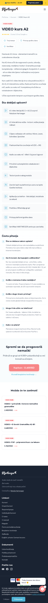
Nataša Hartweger (17, 491)
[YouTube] (3, 569)
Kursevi (13, 17)
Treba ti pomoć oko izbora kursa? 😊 (31, 581)
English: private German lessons (13, 537)
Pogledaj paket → (34, 3)
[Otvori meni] (44, 9)
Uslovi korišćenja (8, 549)
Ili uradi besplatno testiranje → (24, 374)
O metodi (5, 520)
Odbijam (6, 599)
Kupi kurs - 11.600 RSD (24, 367)
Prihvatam (18, 599)
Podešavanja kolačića (9, 556)
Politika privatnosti (8, 553)
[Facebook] (7, 569)
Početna (5, 17)
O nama (4, 516)
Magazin (5, 523)
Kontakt (5, 560)
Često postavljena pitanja (11, 527)
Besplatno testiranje (9, 530)
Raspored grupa (7, 509)
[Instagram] (11, 569)
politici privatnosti (38, 594)
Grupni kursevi (7, 506)
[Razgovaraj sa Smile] (42, 589)
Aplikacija (5, 534)
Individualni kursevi (9, 513)
